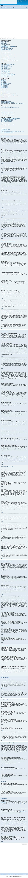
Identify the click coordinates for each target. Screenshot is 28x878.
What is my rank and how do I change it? (7, 59)
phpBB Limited (3, 802)
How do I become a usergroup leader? (7, 94)
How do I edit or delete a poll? (5, 69)
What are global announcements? (6, 83)
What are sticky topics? (4, 85)
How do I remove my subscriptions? (6, 121)
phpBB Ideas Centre (22, 811)
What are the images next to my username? (7, 57)
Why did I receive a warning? (5, 72)
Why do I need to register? (5, 41)
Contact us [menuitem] (11, 874)
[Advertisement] (14, 23)
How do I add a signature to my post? (6, 66)
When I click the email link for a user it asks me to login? (9, 60)
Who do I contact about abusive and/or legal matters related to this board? (12, 131)
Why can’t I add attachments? (5, 71)
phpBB (11, 876)
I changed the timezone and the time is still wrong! (8, 55)
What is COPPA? (3, 42)
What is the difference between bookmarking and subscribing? (10, 118)
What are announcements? (5, 84)
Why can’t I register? (4, 43)
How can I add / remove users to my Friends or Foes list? (10, 107)
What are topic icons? (4, 87)
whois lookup (22, 821)
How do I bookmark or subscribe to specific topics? (9, 119)
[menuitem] (3, 6)
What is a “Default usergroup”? (5, 96)
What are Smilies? (3, 81)
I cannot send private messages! (6, 101)
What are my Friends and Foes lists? (6, 106)
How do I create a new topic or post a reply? (8, 64)
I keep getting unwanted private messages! (7, 102)
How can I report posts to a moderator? (7, 73)
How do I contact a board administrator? (7, 132)
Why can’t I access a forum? (5, 70)
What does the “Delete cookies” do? (6, 49)
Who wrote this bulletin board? (5, 129)
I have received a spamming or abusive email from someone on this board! (12, 103)
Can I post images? (4, 82)
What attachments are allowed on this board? (8, 124)
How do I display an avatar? (5, 58)
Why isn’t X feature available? (5, 130)
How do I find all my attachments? (6, 125)
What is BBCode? (3, 79)
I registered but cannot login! (5, 44)
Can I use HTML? (3, 80)
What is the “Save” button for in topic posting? (8, 74)
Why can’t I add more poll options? (6, 68)
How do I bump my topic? (5, 76)
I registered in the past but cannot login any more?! (9, 46)
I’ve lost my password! (4, 47)
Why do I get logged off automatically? (7, 48)
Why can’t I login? (3, 45)
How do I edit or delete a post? (5, 65)
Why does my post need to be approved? (7, 75)
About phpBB (22, 803)
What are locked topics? (4, 86)
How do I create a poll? (4, 67)
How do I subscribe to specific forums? (7, 120)
